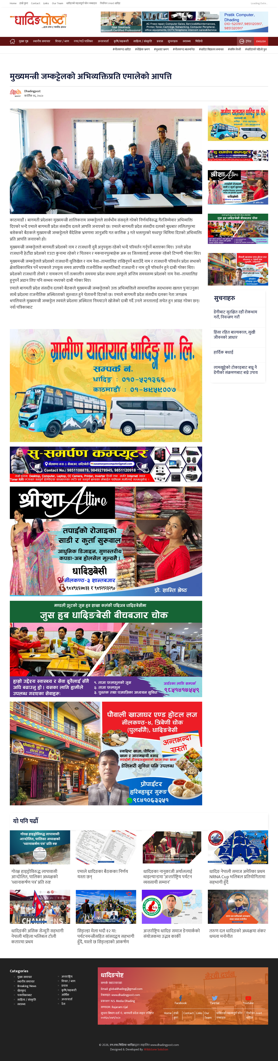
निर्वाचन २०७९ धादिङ (110, 3)
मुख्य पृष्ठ (23, 41)
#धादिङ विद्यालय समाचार (211, 49)
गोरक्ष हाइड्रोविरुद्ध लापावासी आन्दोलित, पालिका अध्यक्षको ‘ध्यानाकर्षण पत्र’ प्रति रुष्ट (34, 877)
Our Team (57, 3)
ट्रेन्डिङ (249, 41)
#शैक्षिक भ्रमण (142, 49)
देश (63, 1004)
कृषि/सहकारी (121, 41)
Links (46, 3)
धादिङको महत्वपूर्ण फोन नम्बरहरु (81, 3)
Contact (35, 3)
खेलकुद (21, 990)
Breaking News (26, 986)
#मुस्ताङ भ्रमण (161, 49)
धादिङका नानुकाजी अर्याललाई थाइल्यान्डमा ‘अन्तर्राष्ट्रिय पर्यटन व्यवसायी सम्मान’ (167, 877)
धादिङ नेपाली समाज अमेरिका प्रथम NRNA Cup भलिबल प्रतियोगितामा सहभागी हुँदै (237, 877)
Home (13, 3)
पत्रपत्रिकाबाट (24, 995)
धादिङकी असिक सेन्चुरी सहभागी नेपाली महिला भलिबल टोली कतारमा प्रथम (37, 936)
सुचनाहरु (173, 41)
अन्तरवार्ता (103, 41)
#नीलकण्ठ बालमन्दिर (183, 49)
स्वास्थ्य (187, 41)
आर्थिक (65, 994)
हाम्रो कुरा (23, 3)
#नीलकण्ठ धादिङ (121, 49)
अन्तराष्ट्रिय (66, 976)
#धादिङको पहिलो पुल (255, 49)
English (261, 41)
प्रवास (160, 41)
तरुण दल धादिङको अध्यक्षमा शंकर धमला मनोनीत (237, 933)
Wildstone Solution (156, 1049)
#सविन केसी (234, 49)
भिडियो (199, 41)
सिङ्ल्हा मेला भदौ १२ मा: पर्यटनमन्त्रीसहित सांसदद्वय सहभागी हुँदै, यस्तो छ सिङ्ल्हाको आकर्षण (105, 936)
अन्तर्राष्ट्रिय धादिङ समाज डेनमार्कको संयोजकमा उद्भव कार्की (171, 933)
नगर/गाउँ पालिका (83, 41)
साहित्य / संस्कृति (142, 41)
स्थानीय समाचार (41, 41)
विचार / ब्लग (62, 41)
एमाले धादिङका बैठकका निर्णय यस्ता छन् (102, 874)
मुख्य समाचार (24, 977)
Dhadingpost (32, 91)
